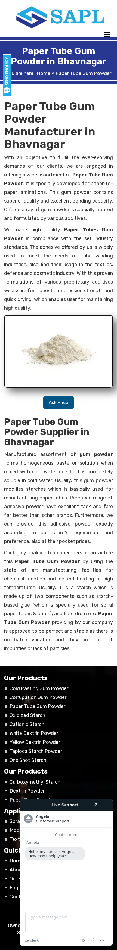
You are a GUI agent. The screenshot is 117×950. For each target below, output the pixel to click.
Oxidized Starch (27, 715)
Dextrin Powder (27, 791)
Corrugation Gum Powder (38, 697)
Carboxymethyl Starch (35, 782)
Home (43, 73)
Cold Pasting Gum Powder (39, 688)
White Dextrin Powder (34, 733)
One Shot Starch (28, 760)
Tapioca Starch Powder (36, 751)
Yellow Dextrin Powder (35, 742)
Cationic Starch (27, 724)
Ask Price (58, 402)
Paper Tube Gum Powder (37, 706)
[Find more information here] (66, 872)
